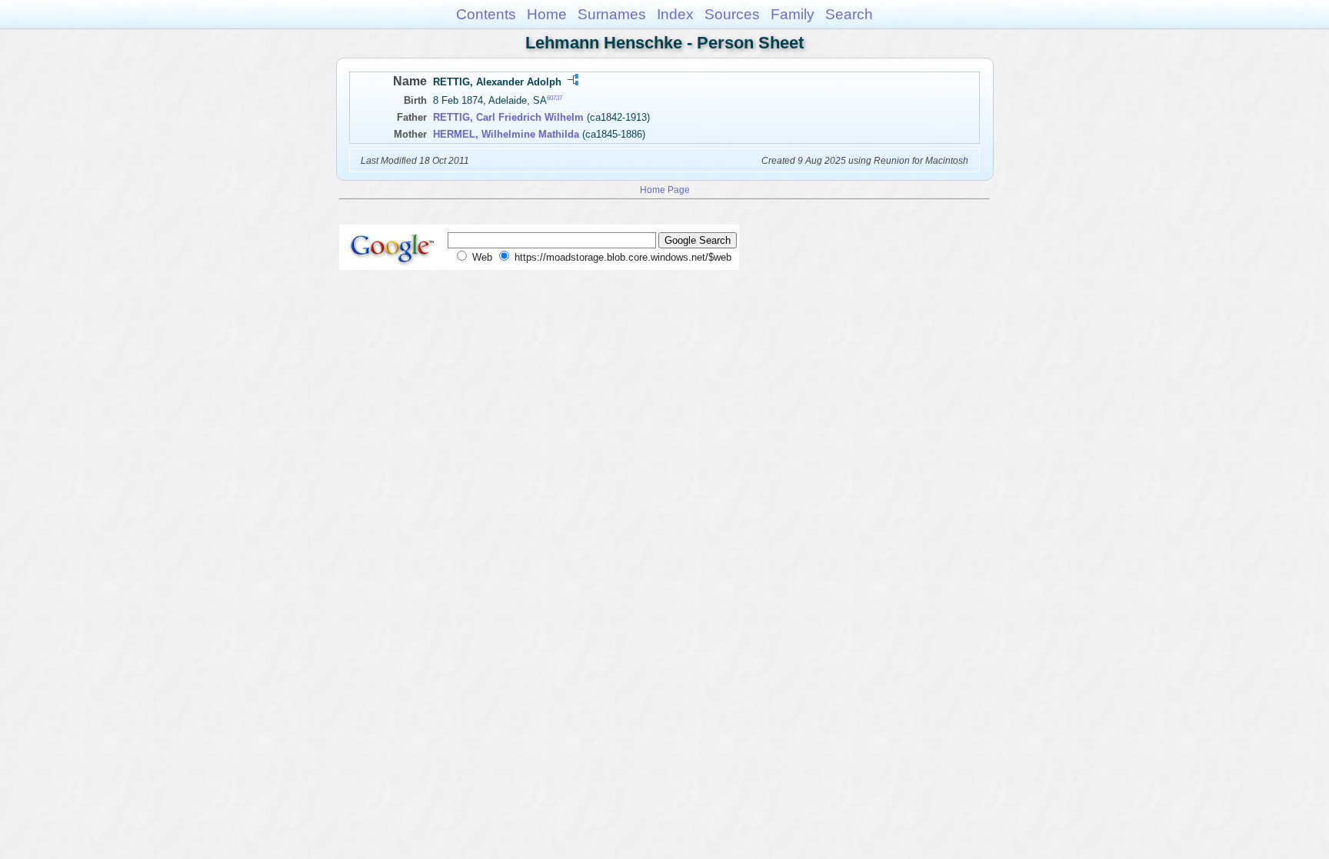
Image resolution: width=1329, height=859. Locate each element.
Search (849, 14)
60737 (554, 98)
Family (792, 14)
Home (547, 14)
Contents (486, 14)
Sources (732, 14)
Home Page (665, 190)
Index (675, 14)
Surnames (612, 14)
